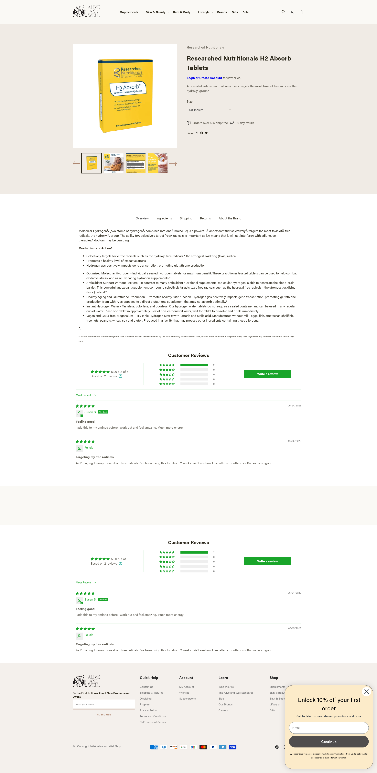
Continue (329, 741)
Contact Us (146, 687)
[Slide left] (77, 163)
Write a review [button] (267, 373)
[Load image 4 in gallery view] (158, 163)
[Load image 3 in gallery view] (136, 163)
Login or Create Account (204, 77)
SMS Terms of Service (153, 722)
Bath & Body (277, 698)
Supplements (277, 687)
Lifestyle (274, 704)
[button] (131, 12)
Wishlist (184, 692)
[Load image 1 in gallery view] (91, 163)
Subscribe (104, 714)
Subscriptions (187, 698)
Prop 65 (145, 704)
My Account (186, 687)
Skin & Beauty (278, 692)
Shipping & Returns (151, 692)
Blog (221, 698)
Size (189, 101)
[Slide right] (173, 164)
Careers (223, 710)
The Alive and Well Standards (236, 692)
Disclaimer (146, 698)
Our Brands (226, 704)
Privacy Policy (148, 710)
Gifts (272, 710)
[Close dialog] (367, 692)
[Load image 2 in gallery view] (113, 163)
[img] (85, 406)
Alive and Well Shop (109, 746)
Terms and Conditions (153, 716)
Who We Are (226, 687)
